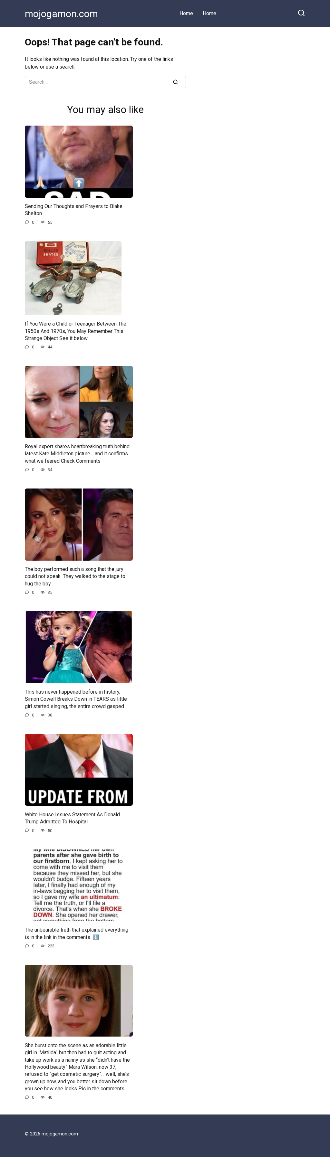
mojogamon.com (61, 13)
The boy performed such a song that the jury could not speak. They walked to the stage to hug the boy (75, 576)
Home (186, 13)
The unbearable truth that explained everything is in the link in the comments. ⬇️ (76, 933)
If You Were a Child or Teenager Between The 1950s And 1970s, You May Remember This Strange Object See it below (75, 331)
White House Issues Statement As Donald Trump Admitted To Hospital (72, 817)
